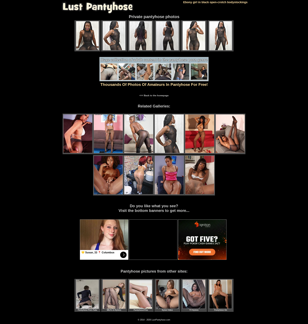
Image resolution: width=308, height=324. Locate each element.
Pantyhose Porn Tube (87, 310)
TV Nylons (194, 310)
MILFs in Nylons (114, 310)
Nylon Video (167, 310)
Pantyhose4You (141, 310)
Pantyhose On (220, 310)
